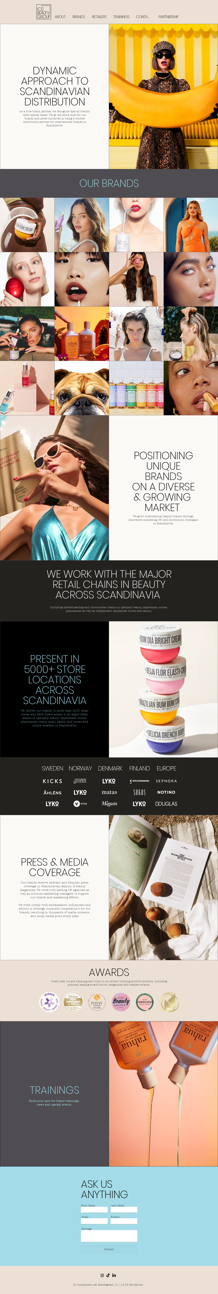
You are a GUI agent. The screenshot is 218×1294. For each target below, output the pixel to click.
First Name (88, 1205)
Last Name (117, 1205)
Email (84, 1217)
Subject (115, 1217)
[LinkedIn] (114, 1275)
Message (86, 1229)
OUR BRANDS (109, 183)
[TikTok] (108, 1275)
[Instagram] (102, 1275)
